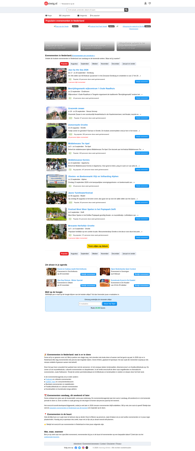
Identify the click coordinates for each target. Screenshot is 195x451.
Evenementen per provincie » (83, 56)
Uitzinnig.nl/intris (104, 448)
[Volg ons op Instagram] (83, 448)
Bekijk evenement (88, 274)
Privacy (118, 444)
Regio (49, 15)
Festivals (49, 379)
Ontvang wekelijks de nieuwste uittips (98, 299)
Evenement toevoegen (91, 444)
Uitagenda (83, 15)
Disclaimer (111, 444)
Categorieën (65, 15)
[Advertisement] (97, 328)
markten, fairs (50, 382)
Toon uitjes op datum (98, 246)
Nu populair (95, 15)
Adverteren (78, 444)
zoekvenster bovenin (51, 437)
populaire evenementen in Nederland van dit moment (68, 408)
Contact (103, 444)
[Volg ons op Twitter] (79, 448)
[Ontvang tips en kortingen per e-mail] (87, 448)
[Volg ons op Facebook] (76, 448)
